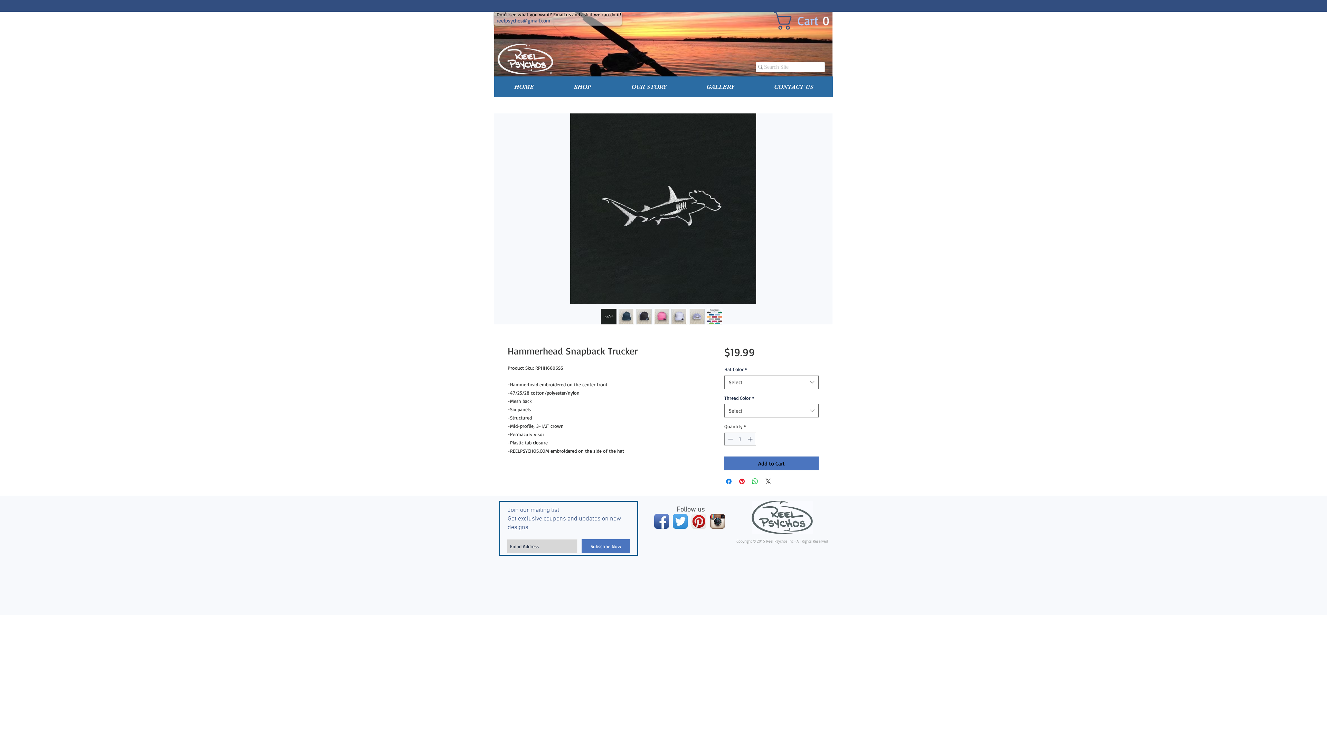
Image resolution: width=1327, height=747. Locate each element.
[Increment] (750, 439)
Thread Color (739, 398)
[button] (582, 86)
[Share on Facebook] (729, 481)
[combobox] (771, 382)
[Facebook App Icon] (661, 521)
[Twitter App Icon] (680, 521)
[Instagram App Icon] (717, 521)
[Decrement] (729, 439)
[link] (807, 21)
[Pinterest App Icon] (698, 521)
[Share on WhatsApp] (755, 481)
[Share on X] (768, 481)
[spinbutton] (740, 439)
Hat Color (735, 369)
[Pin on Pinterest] (742, 481)
